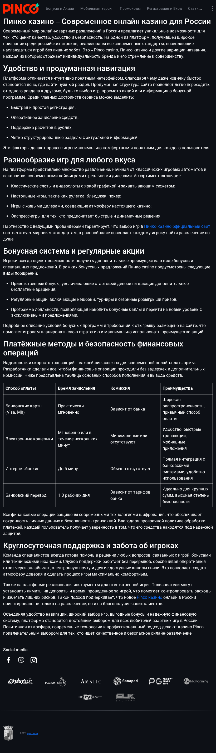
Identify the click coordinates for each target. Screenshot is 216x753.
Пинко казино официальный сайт (177, 226)
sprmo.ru (32, 733)
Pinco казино (149, 597)
